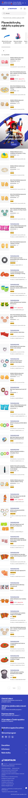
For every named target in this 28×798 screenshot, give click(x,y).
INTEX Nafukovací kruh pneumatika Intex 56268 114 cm (18, 258)
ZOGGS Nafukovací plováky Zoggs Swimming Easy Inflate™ (18, 555)
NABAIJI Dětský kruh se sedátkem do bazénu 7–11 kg (17, 152)
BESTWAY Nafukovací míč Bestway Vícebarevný (17, 525)
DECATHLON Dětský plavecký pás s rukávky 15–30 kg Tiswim (18, 72)
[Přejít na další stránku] (19, 688)
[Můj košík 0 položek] (25, 8)
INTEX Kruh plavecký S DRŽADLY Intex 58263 (16, 361)
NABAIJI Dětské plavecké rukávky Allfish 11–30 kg (17, 480)
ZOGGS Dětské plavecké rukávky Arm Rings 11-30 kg (17, 272)
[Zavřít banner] (25, 3)
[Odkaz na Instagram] (9, 737)
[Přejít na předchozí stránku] (9, 688)
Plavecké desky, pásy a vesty (18, 42)
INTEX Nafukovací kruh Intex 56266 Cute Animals (18, 347)
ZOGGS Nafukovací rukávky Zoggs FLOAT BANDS (17, 613)
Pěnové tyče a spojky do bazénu (7, 42)
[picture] (4, 61)
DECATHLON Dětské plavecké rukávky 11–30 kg (18, 195)
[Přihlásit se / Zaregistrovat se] (21, 8)
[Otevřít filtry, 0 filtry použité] (3, 51)
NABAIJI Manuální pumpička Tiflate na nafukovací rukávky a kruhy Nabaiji (18, 467)
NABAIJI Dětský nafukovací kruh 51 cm (17, 166)
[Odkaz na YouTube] (6, 737)
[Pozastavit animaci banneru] (23, 3)
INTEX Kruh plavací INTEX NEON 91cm (18, 423)
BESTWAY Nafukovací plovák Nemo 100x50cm (18, 496)
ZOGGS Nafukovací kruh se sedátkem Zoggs (17, 658)
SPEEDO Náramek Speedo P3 (17, 570)
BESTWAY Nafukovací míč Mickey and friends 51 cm (17, 438)
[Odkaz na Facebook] (2, 737)
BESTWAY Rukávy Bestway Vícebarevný (17, 585)
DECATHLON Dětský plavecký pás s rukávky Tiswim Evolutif (18, 628)
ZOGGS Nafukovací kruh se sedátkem (17, 644)
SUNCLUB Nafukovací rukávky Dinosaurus (18, 303)
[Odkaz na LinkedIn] (12, 737)
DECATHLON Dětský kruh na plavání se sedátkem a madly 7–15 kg (18, 87)
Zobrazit (14, 144)
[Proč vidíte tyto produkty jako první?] (2, 55)
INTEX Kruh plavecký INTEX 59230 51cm (17, 511)
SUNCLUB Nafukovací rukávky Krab (18, 599)
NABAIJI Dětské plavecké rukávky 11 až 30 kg (17, 58)
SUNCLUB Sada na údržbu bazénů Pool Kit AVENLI (17, 672)
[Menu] (3, 8)
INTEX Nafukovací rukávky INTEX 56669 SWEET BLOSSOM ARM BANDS (18, 540)
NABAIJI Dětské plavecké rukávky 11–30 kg (17, 101)
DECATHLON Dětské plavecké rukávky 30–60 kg (18, 180)
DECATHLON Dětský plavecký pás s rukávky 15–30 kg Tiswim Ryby (18, 210)
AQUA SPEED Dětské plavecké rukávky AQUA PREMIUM (18, 226)
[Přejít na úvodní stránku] (12, 8)
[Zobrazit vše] (2, 17)
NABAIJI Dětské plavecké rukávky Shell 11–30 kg (17, 374)
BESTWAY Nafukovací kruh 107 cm (18, 390)
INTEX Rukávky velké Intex (17, 332)
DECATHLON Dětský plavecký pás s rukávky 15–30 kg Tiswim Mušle (18, 316)
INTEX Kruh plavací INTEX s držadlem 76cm (17, 452)
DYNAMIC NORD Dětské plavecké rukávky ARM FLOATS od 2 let (18, 288)
